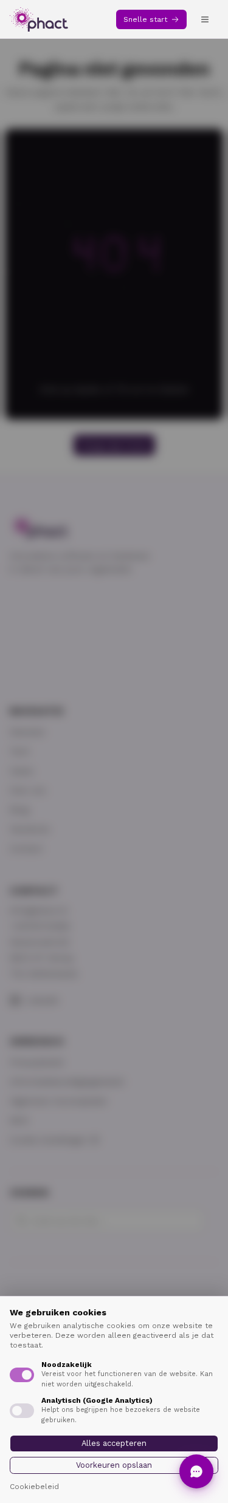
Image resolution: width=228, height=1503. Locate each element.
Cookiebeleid (34, 1486)
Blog (19, 809)
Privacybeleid (36, 1062)
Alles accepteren (114, 1443)
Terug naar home (114, 445)
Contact (26, 848)
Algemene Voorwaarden (58, 1101)
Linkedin (42, 1000)
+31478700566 (40, 926)
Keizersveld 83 (39, 942)
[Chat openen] (196, 1471)
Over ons (28, 790)
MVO (19, 1120)
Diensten (27, 732)
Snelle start (145, 19)
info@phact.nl (38, 910)
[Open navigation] (205, 19)
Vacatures (30, 829)
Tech (19, 751)
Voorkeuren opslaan (114, 1465)
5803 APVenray (42, 958)
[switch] (22, 1375)
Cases (21, 770)
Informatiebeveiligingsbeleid (66, 1081)
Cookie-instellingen (48, 1140)
